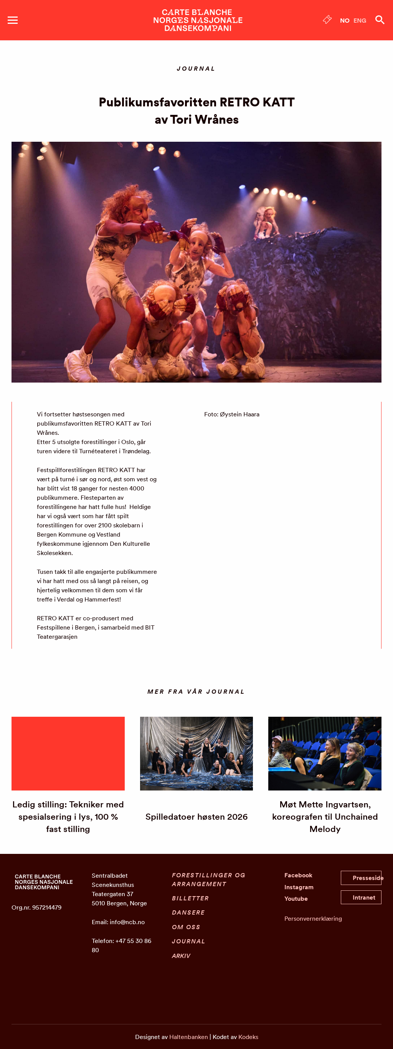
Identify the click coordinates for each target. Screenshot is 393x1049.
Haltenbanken (188, 1037)
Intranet (364, 897)
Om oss (186, 927)
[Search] (380, 20)
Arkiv (181, 956)
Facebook (298, 875)
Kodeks (248, 1037)
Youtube (296, 898)
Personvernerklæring (313, 918)
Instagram (299, 887)
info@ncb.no (127, 922)
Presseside (367, 878)
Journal (189, 941)
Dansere (188, 912)
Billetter (190, 898)
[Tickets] (327, 21)
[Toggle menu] (13, 20)
